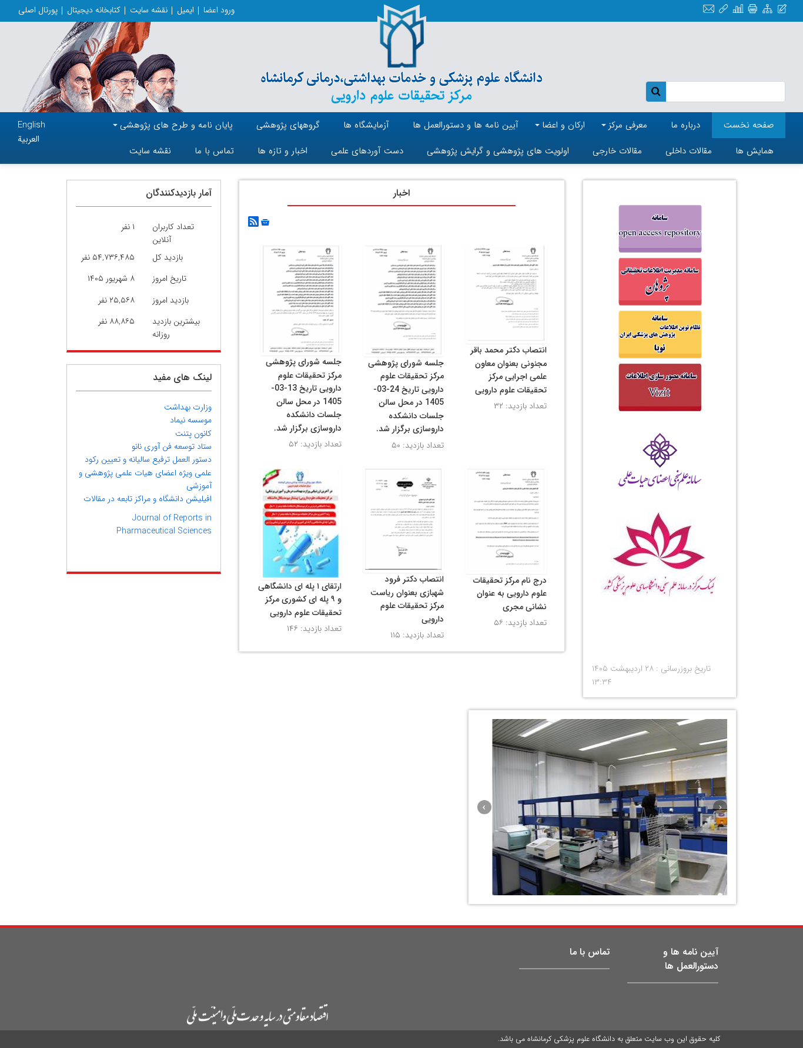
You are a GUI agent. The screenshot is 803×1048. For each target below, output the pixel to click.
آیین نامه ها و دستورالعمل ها (690, 959)
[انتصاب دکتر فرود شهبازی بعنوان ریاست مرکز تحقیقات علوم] (403, 519)
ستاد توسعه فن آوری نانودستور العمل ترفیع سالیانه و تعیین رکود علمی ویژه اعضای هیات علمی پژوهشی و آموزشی (145, 466)
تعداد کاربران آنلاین (173, 233)
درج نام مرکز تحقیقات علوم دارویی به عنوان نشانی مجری (510, 593)
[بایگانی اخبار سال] (264, 222)
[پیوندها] (723, 10)
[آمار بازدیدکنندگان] (738, 10)
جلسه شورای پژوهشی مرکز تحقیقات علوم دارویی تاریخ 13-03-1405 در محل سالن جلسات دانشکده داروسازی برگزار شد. (304, 395)
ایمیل (185, 10)
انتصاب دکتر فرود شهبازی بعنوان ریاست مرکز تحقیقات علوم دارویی (407, 599)
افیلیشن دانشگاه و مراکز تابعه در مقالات (147, 498)
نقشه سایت (149, 10)
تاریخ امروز (169, 278)
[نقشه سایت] (767, 10)
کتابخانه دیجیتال (94, 10)
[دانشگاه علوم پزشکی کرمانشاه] (402, 54)
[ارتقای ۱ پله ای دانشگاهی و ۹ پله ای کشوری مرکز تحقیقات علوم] (301, 522)
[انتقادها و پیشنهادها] (782, 10)
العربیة (28, 139)
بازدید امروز (170, 300)
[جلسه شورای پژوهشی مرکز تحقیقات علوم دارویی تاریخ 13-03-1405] (301, 299)
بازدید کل (167, 257)
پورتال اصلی (38, 10)
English (31, 125)
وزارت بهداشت (188, 407)
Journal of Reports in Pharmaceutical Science (164, 525)
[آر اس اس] (253, 222)
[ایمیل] (708, 10)
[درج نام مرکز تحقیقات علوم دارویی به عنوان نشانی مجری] (505, 519)
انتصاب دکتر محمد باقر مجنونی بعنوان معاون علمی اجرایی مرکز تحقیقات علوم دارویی (508, 370)
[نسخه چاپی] (752, 9)
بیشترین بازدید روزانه (176, 328)
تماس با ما (590, 952)
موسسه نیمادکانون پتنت (191, 426)
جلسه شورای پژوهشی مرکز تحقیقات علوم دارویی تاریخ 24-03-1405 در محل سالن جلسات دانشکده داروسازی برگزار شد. (406, 396)
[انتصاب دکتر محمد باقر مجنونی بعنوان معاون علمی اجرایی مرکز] (505, 293)
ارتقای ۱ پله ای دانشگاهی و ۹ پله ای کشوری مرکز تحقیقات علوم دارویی (300, 599)
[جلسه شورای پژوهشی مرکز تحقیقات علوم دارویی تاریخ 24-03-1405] (403, 299)
